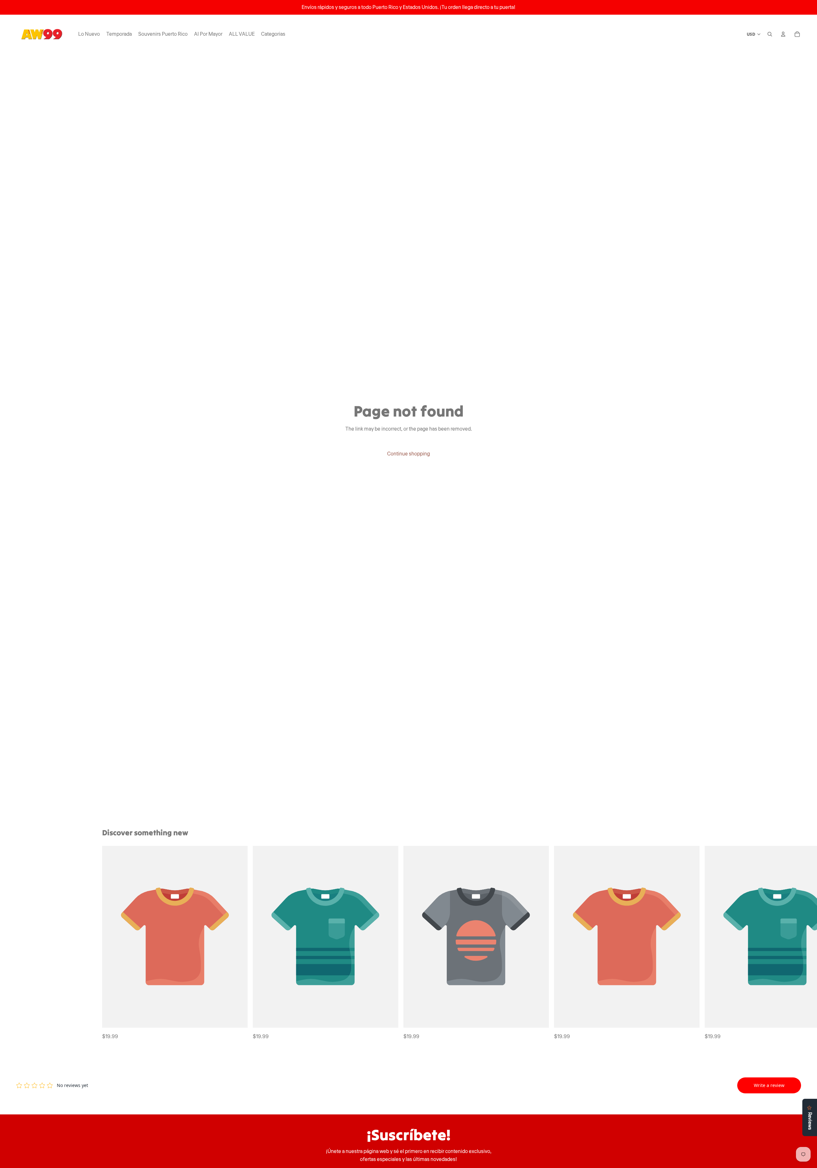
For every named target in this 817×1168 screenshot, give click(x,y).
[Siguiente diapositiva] (708, 943)
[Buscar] (770, 34)
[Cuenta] (783, 34)
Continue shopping (408, 453)
